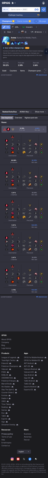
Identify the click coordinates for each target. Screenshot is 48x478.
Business (27, 434)
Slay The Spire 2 (7, 390)
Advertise (28, 437)
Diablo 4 (4, 398)
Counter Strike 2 (7, 393)
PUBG (3, 372)
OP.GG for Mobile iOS (32, 360)
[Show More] (13, 2)
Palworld (4, 363)
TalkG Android (29, 381)
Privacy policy (7, 434)
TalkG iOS (27, 384)
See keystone (6, 118)
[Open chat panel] (46, 51)
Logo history (6, 348)
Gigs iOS (27, 378)
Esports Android (30, 387)
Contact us (5, 446)
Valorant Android (30, 369)
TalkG (3, 416)
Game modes (23, 21)
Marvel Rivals (6, 384)
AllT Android (29, 363)
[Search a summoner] (36, 9)
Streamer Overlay (8, 425)
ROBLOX (4, 375)
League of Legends (8, 357)
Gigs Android (29, 375)
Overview (18, 118)
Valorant (4, 369)
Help (3, 440)
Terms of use (6, 437)
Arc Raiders (5, 387)
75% (7, 27)
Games (4, 410)
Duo (3, 413)
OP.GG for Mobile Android (33, 357)
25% (16, 27)
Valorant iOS (29, 372)
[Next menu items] (36, 21)
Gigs (3, 422)
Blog (3, 345)
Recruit (27, 440)
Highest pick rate (31, 118)
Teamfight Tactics (8, 360)
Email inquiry (6, 443)
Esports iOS (28, 390)
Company (5, 342)
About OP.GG (6, 339)
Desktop (4, 407)
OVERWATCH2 (7, 378)
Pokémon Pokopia (8, 381)
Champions (8, 21)
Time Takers (6, 404)
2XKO (3, 401)
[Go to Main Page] (6, 3)
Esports (4, 419)
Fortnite (4, 395)
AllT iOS (27, 366)
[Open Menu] (43, 2)
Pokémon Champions (9, 366)
